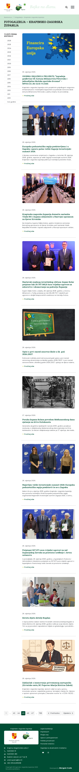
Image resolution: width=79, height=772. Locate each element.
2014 (9, 87)
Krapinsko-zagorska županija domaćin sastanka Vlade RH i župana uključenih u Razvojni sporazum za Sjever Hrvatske (47, 216)
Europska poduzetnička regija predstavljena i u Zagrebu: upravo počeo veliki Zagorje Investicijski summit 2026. (46, 149)
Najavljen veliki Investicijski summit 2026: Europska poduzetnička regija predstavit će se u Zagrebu (48, 486)
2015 (9, 83)
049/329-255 (12, 754)
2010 (9, 98)
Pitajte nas (45, 735)
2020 (9, 64)
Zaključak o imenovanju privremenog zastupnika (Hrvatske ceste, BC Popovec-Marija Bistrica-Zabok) (47, 683)
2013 (9, 90)
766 (40, 713)
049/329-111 (11, 751)
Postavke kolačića (47, 744)
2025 (9, 44)
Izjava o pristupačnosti (49, 738)
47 (32, 713)
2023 (9, 52)
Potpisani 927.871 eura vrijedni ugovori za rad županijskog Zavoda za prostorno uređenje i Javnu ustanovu (47, 552)
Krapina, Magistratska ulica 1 (17, 748)
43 (14, 713)
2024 (9, 48)
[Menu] (72, 7)
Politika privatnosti (48, 741)
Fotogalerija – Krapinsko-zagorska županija (29, 17)
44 (18, 713)
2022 (9, 56)
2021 (9, 60)
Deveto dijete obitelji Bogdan (36, 618)
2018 (9, 71)
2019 (9, 67)
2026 (9, 41)
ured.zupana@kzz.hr (14, 760)
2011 (8, 94)
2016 (9, 79)
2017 (9, 75)
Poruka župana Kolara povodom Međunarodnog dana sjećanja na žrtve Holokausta (48, 420)
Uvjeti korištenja (47, 729)
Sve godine (11, 102)
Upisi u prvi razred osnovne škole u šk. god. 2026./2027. (43, 352)
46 (28, 713)
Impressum (45, 732)
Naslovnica (8, 17)
